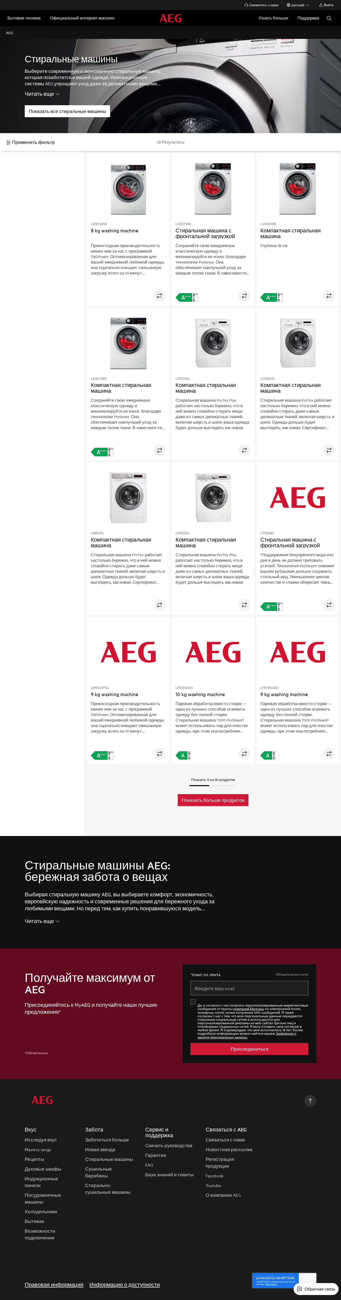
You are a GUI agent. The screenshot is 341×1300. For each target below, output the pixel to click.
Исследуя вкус (41, 1139)
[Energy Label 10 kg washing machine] (183, 755)
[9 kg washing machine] (128, 653)
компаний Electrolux (248, 1008)
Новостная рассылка (229, 1149)
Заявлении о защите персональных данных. (246, 1035)
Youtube (213, 1185)
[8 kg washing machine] (128, 189)
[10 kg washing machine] (213, 653)
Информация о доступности (124, 1284)
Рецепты (34, 1159)
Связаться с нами (225, 1139)
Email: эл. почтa (205, 974)
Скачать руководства (168, 1145)
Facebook (214, 1175)
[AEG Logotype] (42, 1101)
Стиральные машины (109, 1159)
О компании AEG (223, 1195)
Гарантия (155, 1155)
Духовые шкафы (43, 1169)
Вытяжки (34, 1221)
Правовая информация (54, 1284)
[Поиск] (329, 18)
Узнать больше (273, 17)
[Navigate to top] (310, 1101)
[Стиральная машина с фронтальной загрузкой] (213, 189)
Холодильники (41, 1211)
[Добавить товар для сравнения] (160, 296)
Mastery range (38, 1149)
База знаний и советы (169, 1174)
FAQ (149, 1165)
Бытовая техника (23, 17)
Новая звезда (100, 1149)
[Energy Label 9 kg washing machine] (268, 755)
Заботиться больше (107, 1139)
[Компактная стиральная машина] (297, 189)
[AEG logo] (170, 18)
